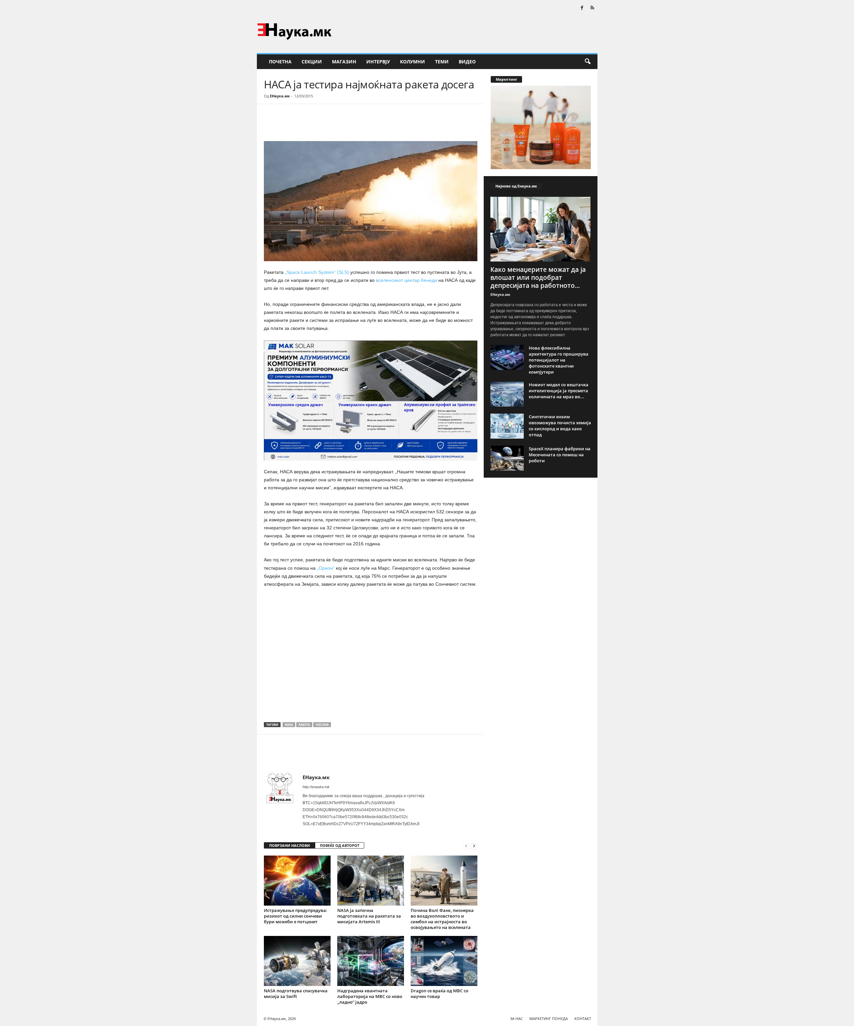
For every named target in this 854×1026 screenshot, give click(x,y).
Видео (467, 61)
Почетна (280, 61)
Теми (442, 61)
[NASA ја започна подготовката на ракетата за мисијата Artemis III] (370, 881)
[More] (326, 124)
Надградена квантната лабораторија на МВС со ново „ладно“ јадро (369, 996)
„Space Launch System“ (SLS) (317, 272)
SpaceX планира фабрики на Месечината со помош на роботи (559, 455)
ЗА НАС (516, 1018)
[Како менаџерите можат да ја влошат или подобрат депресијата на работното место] (540, 229)
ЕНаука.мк (280, 95)
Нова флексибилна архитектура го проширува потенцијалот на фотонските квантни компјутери (558, 360)
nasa (289, 724)
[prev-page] (466, 845)
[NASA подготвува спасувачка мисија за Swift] (297, 961)
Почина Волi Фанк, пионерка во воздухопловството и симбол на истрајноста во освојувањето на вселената (442, 918)
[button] (587, 61)
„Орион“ (326, 568)
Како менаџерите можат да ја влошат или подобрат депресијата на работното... (538, 277)
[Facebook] (582, 8)
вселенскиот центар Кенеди (406, 280)
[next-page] (474, 845)
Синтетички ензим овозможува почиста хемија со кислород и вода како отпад (560, 426)
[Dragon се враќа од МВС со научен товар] (444, 961)
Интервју (378, 61)
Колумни (412, 61)
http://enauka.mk (316, 787)
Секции (312, 61)
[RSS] (592, 8)
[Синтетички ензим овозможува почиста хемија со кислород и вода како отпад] (507, 426)
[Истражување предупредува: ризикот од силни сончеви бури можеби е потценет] (297, 881)
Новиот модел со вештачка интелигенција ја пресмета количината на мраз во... (558, 391)
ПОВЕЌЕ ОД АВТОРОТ (339, 845)
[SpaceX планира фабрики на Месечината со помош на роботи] (507, 458)
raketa (304, 724)
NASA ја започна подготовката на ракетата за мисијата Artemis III (369, 916)
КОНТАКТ (582, 1018)
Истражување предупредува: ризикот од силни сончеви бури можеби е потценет (295, 916)
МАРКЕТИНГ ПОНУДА (548, 1018)
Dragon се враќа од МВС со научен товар (439, 993)
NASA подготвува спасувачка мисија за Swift (296, 993)
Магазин (344, 61)
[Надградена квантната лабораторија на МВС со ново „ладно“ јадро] (370, 961)
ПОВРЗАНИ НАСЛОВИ (289, 845)
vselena (322, 724)
